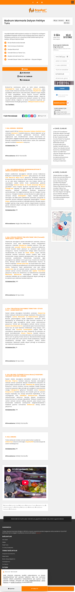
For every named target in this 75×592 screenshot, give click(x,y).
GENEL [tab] (25, 69)
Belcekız (32, 507)
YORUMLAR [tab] (26, 80)
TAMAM (61, 88)
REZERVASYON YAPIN (60, 103)
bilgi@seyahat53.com (63, 114)
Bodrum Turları (31, 505)
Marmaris (25, 507)
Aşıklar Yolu (41, 505)
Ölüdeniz (13, 509)
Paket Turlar (5, 545)
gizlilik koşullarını (16, 582)
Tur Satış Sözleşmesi (7, 547)
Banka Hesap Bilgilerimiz (8, 559)
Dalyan (6, 505)
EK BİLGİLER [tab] (26, 73)
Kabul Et (35, 589)
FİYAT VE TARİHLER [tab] (25, 76)
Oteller (4, 542)
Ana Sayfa (5, 539)
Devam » (38, 533)
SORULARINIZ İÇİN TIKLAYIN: (60, 109)
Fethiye (17, 507)
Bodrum (22, 505)
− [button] (55, 217)
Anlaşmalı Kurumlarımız (8, 553)
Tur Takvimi (5, 564)
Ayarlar (11, 589)
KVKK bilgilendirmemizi (32, 580)
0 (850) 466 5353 (61, 112)
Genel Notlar (5, 556)
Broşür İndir (42, 116)
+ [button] (55, 214)
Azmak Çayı (14, 505)
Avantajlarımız (6, 561)
